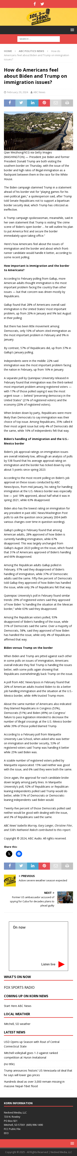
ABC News (39, 92)
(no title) (9, 1064)
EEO (6, 1133)
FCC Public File (12, 1129)
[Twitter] (42, 4)
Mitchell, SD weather (17, 1024)
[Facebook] (34, 4)
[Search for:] (38, 39)
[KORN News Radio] (38, 23)
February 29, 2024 (17, 92)
